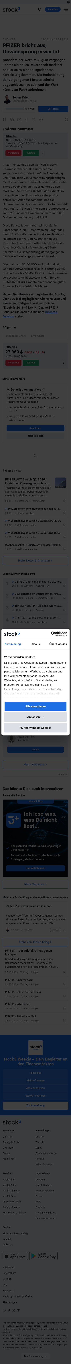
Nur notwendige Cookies (35, 727)
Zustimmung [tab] (13, 644)
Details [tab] (35, 644)
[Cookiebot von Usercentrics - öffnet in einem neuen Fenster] (51, 633)
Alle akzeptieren (35, 706)
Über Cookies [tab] (58, 644)
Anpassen (33, 716)
